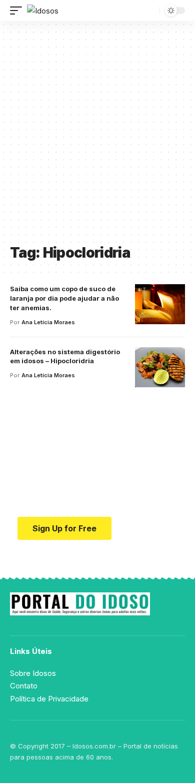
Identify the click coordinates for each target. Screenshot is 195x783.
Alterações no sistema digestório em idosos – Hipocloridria (65, 356)
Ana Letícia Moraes (48, 322)
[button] (18, 11)
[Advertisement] (97, 136)
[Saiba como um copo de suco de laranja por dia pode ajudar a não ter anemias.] (160, 304)
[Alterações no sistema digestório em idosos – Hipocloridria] (160, 367)
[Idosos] (42, 11)
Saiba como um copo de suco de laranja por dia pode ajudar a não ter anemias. (64, 298)
